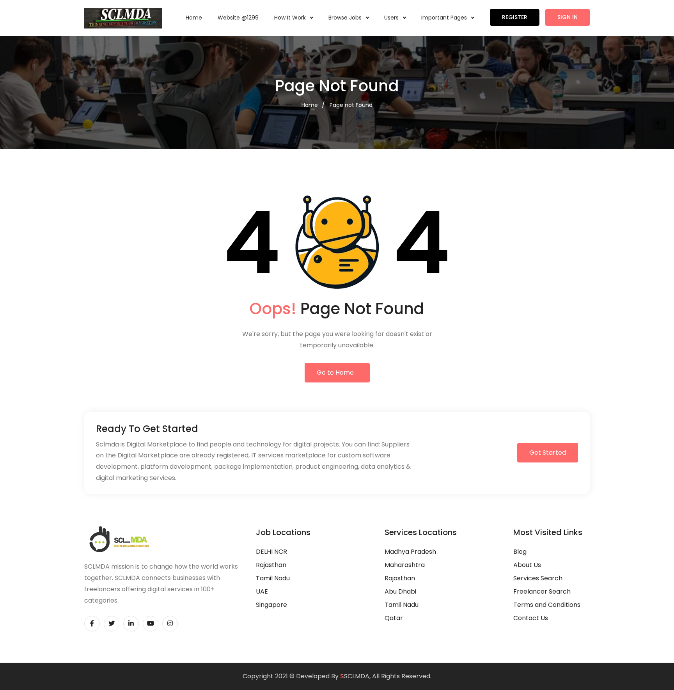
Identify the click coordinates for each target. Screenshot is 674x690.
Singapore (271, 604)
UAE (262, 591)
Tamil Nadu (273, 578)
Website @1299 (238, 17)
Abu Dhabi (400, 591)
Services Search (537, 578)
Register (514, 17)
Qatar (394, 618)
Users (392, 17)
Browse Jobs (345, 17)
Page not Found (351, 105)
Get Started (547, 452)
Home (194, 17)
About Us (527, 564)
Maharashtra (405, 564)
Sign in (567, 17)
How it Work (290, 17)
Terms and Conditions (546, 604)
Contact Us (530, 618)
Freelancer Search (542, 591)
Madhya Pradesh (410, 551)
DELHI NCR (271, 551)
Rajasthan (271, 564)
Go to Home (335, 372)
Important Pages (444, 17)
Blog (520, 551)
